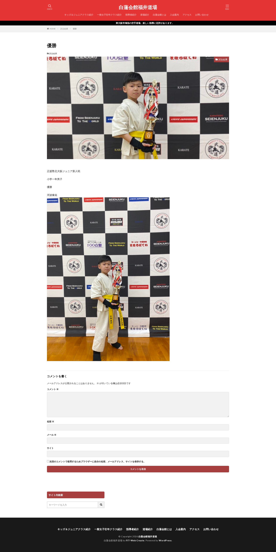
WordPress (165, 540)
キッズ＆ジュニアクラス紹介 (78, 14)
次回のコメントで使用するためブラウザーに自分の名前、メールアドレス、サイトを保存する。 (98, 461)
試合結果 (64, 29)
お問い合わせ (202, 14)
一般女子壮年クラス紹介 (109, 14)
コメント (53, 389)
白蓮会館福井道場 (138, 7)
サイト (50, 448)
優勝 (75, 29)
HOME (53, 29)
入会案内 (174, 14)
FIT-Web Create (135, 540)
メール (51, 435)
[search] (101, 504)
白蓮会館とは (159, 14)
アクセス (187, 14)
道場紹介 (144, 14)
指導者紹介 (131, 14)
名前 (50, 421)
